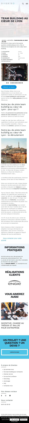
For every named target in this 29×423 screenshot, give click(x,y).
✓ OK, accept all (14, 419)
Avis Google (7, 381)
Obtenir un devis (9, 87)
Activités (10, 40)
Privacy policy (14, 421)
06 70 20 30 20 (5, 404)
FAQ (5, 383)
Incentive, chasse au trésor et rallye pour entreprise (12, 325)
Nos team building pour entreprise (13, 371)
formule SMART (10, 263)
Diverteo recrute (8, 374)
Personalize (24, 419)
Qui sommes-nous (9, 369)
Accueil (4, 40)
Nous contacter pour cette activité (11, 239)
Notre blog (7, 378)
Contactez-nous (14, 352)
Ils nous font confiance (10, 376)
